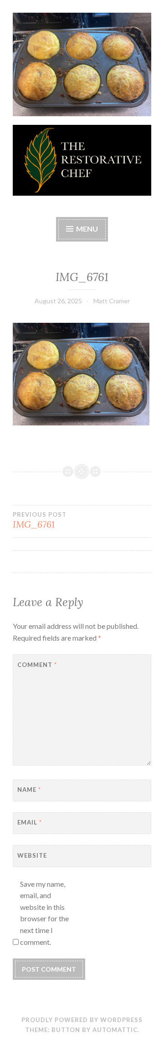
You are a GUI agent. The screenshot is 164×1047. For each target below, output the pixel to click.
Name (29, 789)
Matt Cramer (111, 301)
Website (32, 855)
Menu (87, 228)
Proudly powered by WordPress (82, 1019)
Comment (37, 664)
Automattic (115, 1029)
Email (29, 822)
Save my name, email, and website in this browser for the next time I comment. (44, 912)
